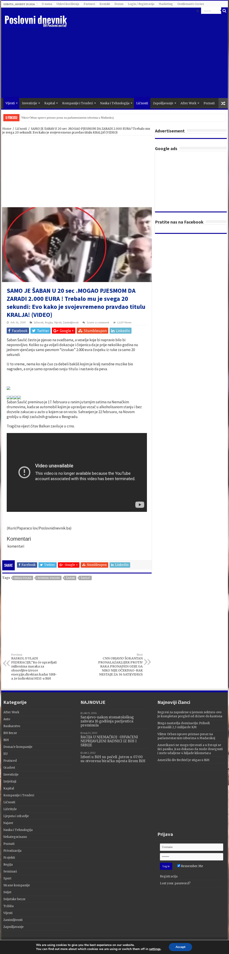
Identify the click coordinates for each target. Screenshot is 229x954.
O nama (47, 4)
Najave (8, 823)
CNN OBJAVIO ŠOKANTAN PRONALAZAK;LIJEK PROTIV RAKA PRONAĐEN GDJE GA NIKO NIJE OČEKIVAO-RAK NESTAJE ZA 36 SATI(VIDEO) (120, 664)
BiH (6, 740)
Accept (180, 947)
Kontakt (105, 4)
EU (5, 754)
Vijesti (10, 103)
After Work (188, 103)
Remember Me (191, 866)
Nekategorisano (15, 837)
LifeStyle (10, 809)
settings (155, 949)
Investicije (29, 103)
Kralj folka (23, 578)
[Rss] (197, 11)
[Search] (224, 10)
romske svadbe (49, 578)
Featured (10, 761)
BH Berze (10, 733)
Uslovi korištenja (68, 4)
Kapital (49, 103)
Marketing (166, 4)
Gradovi (9, 768)
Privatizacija (12, 851)
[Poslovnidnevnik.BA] (36, 20)
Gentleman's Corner (190, 4)
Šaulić (85, 578)
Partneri (89, 4)
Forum (118, 4)
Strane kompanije (16, 885)
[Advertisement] (143, 62)
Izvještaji (9, 781)
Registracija (169, 876)
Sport (7, 878)
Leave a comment (98, 322)
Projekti (9, 858)
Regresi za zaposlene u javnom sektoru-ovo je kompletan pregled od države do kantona (189, 714)
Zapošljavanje (163, 103)
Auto (6, 719)
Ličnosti (142, 103)
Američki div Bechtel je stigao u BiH (183, 760)
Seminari (10, 871)
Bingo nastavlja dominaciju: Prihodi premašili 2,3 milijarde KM (183, 725)
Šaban (70, 578)
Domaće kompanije (17, 747)
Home (6, 129)
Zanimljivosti (70, 322)
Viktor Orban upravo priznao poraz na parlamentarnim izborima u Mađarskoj (67, 117)
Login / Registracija (141, 4)
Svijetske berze (14, 899)
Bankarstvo (11, 726)
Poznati (209, 103)
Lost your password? (175, 883)
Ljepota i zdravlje (16, 816)
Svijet (7, 892)
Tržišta (8, 906)
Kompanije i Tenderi (77, 103)
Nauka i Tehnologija (114, 103)
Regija (49, 322)
